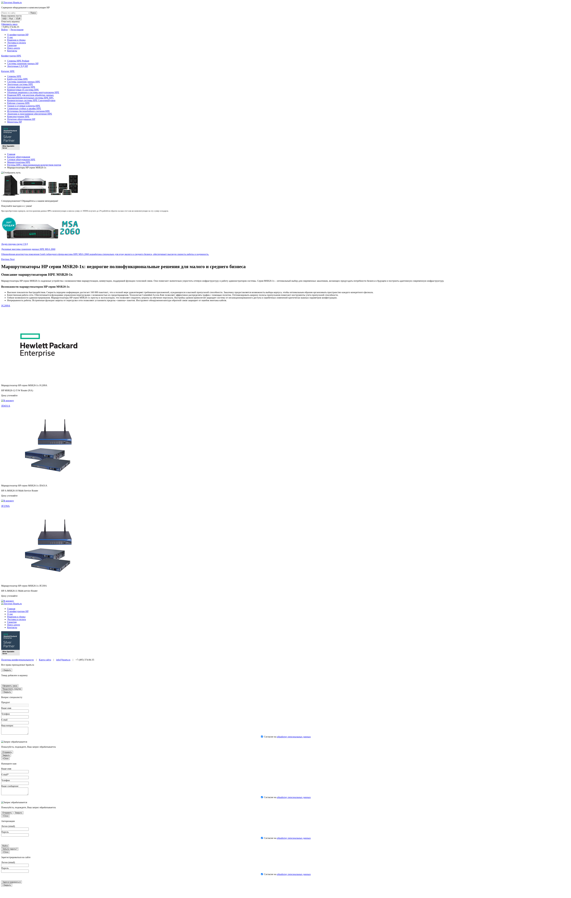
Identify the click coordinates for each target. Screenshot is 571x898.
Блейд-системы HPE (17, 79)
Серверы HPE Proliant (18, 61)
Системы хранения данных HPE (23, 81)
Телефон (5, 714)
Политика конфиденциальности (17, 659)
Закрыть (6, 755)
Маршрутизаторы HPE (18, 162)
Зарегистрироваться (11, 882)
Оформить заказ (9, 24)
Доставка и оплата (16, 42)
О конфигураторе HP (18, 34)
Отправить (7, 752)
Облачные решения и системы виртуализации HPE (33, 92)
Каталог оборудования (18, 157)
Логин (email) (8, 826)
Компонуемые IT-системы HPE (23, 89)
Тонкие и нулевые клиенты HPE (23, 106)
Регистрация (17, 29)
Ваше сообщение (9, 786)
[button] (5, 259)
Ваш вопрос (7, 725)
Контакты (12, 50)
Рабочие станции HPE (18, 103)
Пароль (5, 832)
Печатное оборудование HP (21, 119)
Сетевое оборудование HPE (21, 87)
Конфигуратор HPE (11, 55)
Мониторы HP (14, 122)
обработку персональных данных (294, 736)
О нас (10, 37)
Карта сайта (45, 659)
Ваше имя (6, 708)
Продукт (5, 702)
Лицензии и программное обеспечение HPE (29, 114)
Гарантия (12, 45)
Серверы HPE (14, 76)
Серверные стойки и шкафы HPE (24, 108)
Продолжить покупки (11, 689)
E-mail (4, 719)
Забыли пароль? (9, 849)
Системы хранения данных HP (23, 63)
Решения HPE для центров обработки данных (30, 95)
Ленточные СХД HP (17, 66)
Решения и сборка (16, 40)
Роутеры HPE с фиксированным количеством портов (34, 165)
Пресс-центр (13, 48)
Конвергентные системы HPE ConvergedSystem (31, 100)
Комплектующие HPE (18, 116)
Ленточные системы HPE (20, 84)
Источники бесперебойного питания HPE (28, 111)
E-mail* (5, 774)
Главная (11, 154)
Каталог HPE (8, 71)
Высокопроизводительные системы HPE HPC (30, 97)
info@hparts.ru (63, 659)
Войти (4, 29)
